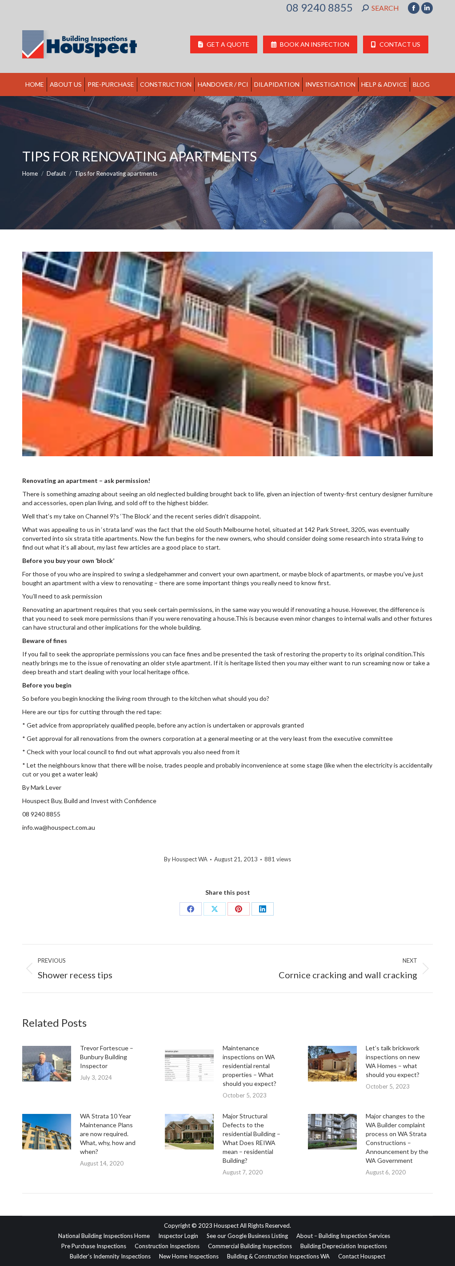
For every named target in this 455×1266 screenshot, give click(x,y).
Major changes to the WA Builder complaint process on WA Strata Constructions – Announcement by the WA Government (397, 1138)
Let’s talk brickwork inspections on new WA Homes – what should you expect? (393, 1061)
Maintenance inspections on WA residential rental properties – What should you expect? (249, 1065)
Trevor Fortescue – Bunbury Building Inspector (106, 1056)
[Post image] (46, 1063)
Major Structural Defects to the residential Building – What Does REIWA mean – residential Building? (251, 1138)
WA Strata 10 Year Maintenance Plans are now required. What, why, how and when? (108, 1133)
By (186, 859)
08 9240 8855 (319, 7)
